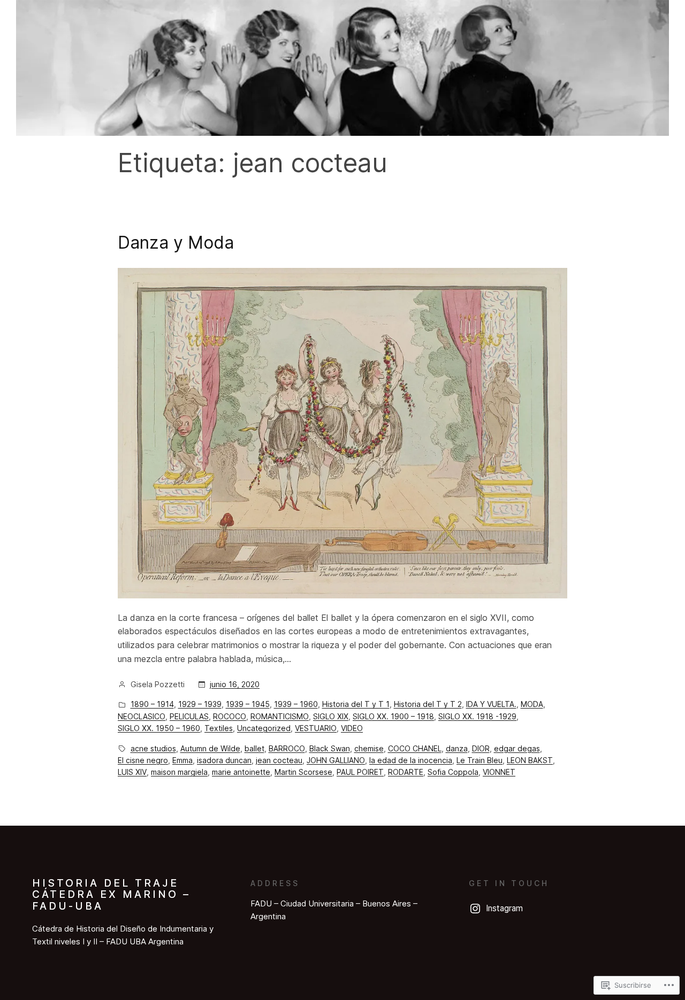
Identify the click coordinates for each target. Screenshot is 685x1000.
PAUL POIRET (360, 771)
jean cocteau (279, 760)
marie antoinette (241, 771)
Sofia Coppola (453, 771)
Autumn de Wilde (210, 748)
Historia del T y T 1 (356, 704)
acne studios (153, 748)
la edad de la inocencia (410, 760)
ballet (254, 748)
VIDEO (352, 728)
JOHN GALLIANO (336, 760)
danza (457, 748)
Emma (182, 760)
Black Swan (329, 748)
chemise (369, 748)
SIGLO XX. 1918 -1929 (477, 716)
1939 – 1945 (248, 704)
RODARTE (405, 771)
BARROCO (287, 748)
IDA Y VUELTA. (491, 704)
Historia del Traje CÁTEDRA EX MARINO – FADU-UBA (111, 894)
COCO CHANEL (415, 748)
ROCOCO (229, 716)
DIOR (481, 748)
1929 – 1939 (200, 704)
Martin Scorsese (303, 771)
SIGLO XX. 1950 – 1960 (159, 728)
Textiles (218, 728)
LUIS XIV (132, 771)
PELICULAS (189, 716)
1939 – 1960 (296, 704)
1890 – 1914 (152, 704)
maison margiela (179, 771)
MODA (532, 704)
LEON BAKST (530, 760)
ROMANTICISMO (279, 716)
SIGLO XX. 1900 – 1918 (393, 716)
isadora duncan (224, 760)
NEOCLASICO (141, 716)
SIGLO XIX (330, 716)
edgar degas (517, 748)
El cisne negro (143, 760)
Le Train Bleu (479, 760)
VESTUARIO (316, 728)
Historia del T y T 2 (428, 704)
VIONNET (499, 771)
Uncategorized (264, 728)
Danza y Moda (176, 242)
